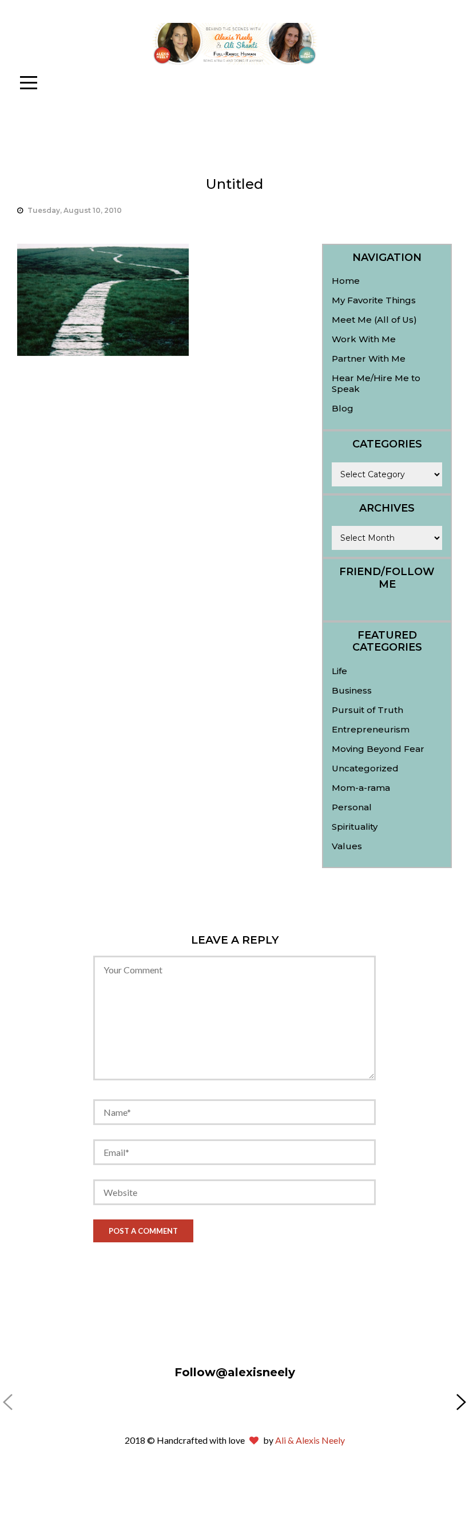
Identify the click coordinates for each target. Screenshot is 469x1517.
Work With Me (364, 339)
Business (352, 690)
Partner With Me (369, 358)
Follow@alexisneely (234, 1372)
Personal (352, 807)
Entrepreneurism (371, 729)
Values (347, 846)
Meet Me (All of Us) (374, 319)
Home (346, 280)
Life (339, 671)
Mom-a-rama (361, 787)
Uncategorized (365, 768)
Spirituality (354, 826)
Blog (342, 408)
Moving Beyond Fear (378, 748)
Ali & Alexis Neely (310, 1440)
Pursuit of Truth (367, 709)
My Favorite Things (374, 300)
